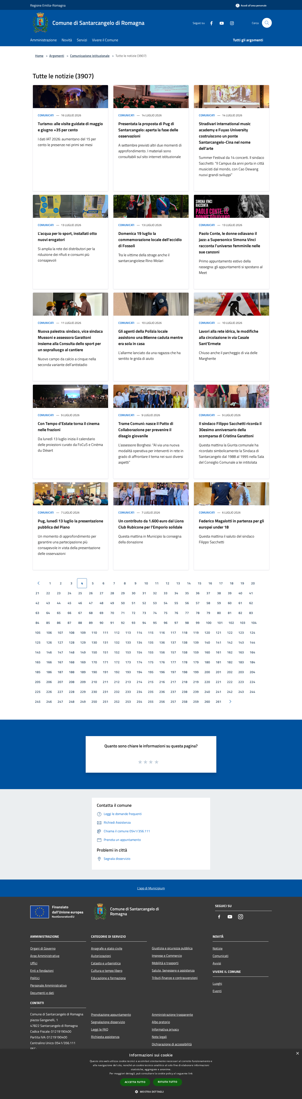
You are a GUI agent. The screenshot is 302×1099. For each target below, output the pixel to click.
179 (196, 662)
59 (219, 602)
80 (219, 612)
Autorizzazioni (101, 955)
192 (117, 672)
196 (162, 672)
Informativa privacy (165, 1029)
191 (105, 672)
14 (189, 583)
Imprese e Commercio (167, 955)
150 (94, 652)
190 (94, 672)
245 (37, 701)
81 (230, 612)
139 (196, 642)
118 (184, 632)
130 (94, 642)
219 (196, 681)
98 (187, 622)
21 (37, 593)
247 (60, 701)
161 (218, 652)
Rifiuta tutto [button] (167, 1082)
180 (207, 662)
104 (254, 622)
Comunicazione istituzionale (90, 55)
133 (128, 642)
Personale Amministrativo (48, 985)
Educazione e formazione (108, 977)
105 (37, 632)
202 (230, 672)
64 (48, 612)
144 (252, 642)
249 (83, 701)
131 (105, 642)
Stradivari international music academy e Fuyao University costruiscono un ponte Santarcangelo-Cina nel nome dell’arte (225, 135)
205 (37, 681)
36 (197, 593)
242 (230, 691)
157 (173, 652)
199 (196, 672)
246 (49, 701)
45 (69, 602)
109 (83, 632)
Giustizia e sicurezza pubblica (172, 948)
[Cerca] (267, 23)
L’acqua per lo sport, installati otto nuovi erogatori (67, 236)
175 (150, 662)
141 (218, 642)
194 (139, 672)
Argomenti (56, 55)
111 (105, 632)
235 (150, 691)
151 (105, 652)
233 (128, 691)
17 (221, 583)
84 (37, 622)
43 (48, 602)
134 (139, 642)
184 (252, 662)
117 (173, 632)
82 (240, 612)
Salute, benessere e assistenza (173, 970)
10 (146, 583)
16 (210, 583)
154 (139, 652)
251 (105, 701)
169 (83, 662)
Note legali (159, 1036)
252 (117, 701)
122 (230, 632)
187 (60, 672)
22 (48, 593)
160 (207, 652)
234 (139, 691)
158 (184, 652)
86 (59, 622)
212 (117, 681)
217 (173, 681)
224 (252, 681)
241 (218, 691)
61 (240, 602)
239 (196, 691)
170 (94, 662)
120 (207, 632)
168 (71, 662)
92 (123, 622)
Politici (35, 977)
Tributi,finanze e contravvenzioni (175, 977)
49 (112, 602)
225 (37, 691)
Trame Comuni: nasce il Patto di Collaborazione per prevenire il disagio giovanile (145, 429)
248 (71, 701)
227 (60, 691)
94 (144, 622)
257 (173, 701)
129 (83, 642)
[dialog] (151, 1074)
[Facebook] (210, 22)
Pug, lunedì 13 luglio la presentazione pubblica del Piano (70, 524)
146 (49, 652)
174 (139, 662)
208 (71, 681)
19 (242, 583)
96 (165, 622)
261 (218, 701)
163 (241, 652)
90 (101, 622)
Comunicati (46, 115)
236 (162, 691)
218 (184, 681)
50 (123, 602)
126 (49, 642)
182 (230, 662)
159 (196, 652)
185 (37, 672)
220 (207, 681)
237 (173, 691)
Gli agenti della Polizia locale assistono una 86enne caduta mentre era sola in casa (150, 337)
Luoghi (217, 983)
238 (184, 691)
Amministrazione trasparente (172, 1014)
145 (37, 652)
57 (197, 602)
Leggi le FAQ (99, 1029)
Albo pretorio (161, 1021)
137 (173, 642)
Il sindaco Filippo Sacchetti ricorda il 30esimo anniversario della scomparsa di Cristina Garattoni (230, 429)
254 (139, 701)
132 (117, 642)
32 (155, 593)
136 (162, 642)
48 (101, 602)
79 (208, 612)
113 (128, 632)
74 (155, 612)
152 (117, 652)
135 (150, 642)
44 (59, 602)
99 (197, 622)
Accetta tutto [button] (135, 1082)
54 (165, 602)
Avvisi (217, 963)
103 (242, 622)
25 (80, 593)
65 (59, 612)
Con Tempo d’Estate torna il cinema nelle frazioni (68, 426)
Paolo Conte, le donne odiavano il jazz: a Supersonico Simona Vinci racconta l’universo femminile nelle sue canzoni (229, 242)
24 (69, 593)
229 (83, 691)
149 (83, 652)
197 (173, 672)
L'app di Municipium (151, 888)
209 (83, 681)
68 (91, 612)
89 (91, 622)
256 (162, 701)
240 (207, 691)
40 (240, 593)
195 (150, 672)
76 (176, 612)
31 (144, 593)
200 (207, 672)
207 (60, 681)
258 (184, 701)
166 (49, 662)
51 (133, 602)
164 (252, 652)
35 (187, 593)
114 (139, 632)
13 (178, 583)
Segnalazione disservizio (108, 1021)
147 (60, 652)
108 (71, 632)
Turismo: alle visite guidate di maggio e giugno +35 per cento (70, 126)
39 (230, 593)
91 (112, 622)
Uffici (33, 963)
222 (230, 681)
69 (101, 612)
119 (196, 632)
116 (162, 632)
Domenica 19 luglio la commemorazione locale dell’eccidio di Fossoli (150, 239)
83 (251, 612)
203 (241, 672)
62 (251, 602)
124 (252, 632)
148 (71, 652)
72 (133, 612)
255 (150, 701)
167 (60, 662)
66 (69, 612)
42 (37, 602)
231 (105, 691)
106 (49, 632)
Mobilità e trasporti (165, 962)
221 (218, 681)
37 (208, 593)
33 (165, 593)
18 (231, 583)
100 (208, 622)
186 (49, 672)
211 (105, 681)
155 (150, 652)
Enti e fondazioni (42, 970)
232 (117, 691)
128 (71, 642)
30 (133, 593)
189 (83, 672)
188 (71, 672)
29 (123, 593)
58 (208, 602)
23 (59, 593)
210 (94, 681)
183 (241, 662)
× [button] (297, 1053)
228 (71, 691)
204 (252, 672)
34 (176, 593)
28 (112, 593)
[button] (151, 1091)
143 (241, 642)
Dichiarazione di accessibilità (172, 1044)
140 (207, 642)
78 (197, 612)
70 (112, 612)
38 (219, 593)
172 (117, 662)
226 (49, 691)
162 (230, 652)
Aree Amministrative (44, 955)
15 (199, 583)
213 (128, 681)
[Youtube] (220, 22)
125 (37, 642)
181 (218, 662)
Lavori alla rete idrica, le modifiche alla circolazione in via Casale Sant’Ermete (228, 337)
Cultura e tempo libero (106, 970)
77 (187, 612)
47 (91, 602)
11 (157, 583)
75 (165, 612)
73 (144, 612)
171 (105, 662)
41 (251, 593)
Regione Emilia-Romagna (48, 5)
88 (80, 622)
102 (231, 622)
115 (150, 632)
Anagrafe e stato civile (106, 948)
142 (230, 642)
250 (94, 701)
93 (133, 622)
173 (128, 662)
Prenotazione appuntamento (111, 1014)
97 (176, 622)
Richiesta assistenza (105, 1036)
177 (173, 662)
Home (39, 55)
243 (241, 691)
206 (49, 681)
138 (184, 642)
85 (48, 622)
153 (128, 652)
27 (101, 593)
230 (94, 691)
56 (187, 602)
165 (37, 662)
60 (230, 602)
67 (80, 612)
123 (241, 632)
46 (80, 602)
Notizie (217, 948)
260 (207, 701)
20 (253, 583)
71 (123, 612)
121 (218, 632)
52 (144, 602)
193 (128, 672)
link (190, 1073)
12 (167, 583)
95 (155, 622)
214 (139, 681)
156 (162, 652)
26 (91, 593)
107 (60, 632)
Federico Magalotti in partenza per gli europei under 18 (231, 524)
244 (252, 691)
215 (150, 681)
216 (162, 681)
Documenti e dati (42, 992)
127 (60, 642)
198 (184, 672)
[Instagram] (230, 22)
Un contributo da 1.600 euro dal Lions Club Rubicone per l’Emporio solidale (151, 524)
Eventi (217, 990)
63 (37, 612)
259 (196, 701)
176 (162, 662)
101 (220, 622)
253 (128, 701)
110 (94, 632)
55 (176, 602)
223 (241, 681)
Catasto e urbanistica (106, 963)
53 (155, 602)
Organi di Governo (42, 948)
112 (117, 632)
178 (184, 662)
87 (69, 622)
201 (218, 672)
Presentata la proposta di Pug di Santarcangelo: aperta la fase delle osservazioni (148, 129)
